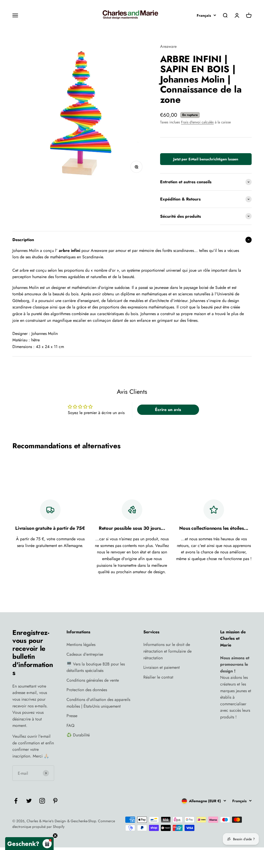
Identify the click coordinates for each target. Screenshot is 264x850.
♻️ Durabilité (78, 735)
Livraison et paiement (161, 667)
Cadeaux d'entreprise (85, 654)
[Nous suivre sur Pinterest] (55, 800)
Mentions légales (81, 644)
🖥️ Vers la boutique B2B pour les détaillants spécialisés (96, 667)
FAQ (71, 725)
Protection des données (87, 690)
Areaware (168, 46)
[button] (29, 843)
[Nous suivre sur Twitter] (29, 800)
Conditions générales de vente (93, 680)
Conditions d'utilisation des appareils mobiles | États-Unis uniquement (98, 703)
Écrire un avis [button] (168, 410)
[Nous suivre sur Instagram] (42, 800)
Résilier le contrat (158, 677)
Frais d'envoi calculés (197, 122)
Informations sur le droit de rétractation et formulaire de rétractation (167, 651)
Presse (72, 716)
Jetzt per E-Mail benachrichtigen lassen (205, 159)
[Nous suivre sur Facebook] (15, 800)
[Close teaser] (55, 835)
